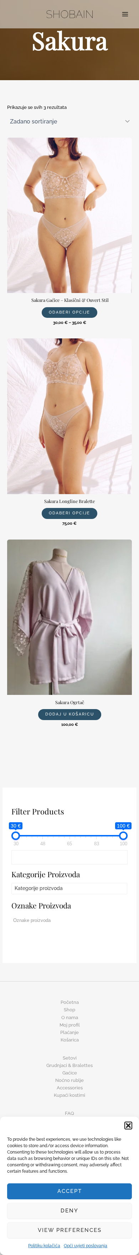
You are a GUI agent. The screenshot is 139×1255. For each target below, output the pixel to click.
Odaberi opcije (69, 312)
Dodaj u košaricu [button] (69, 714)
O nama (69, 1017)
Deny (69, 1210)
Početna (70, 1002)
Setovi (70, 1058)
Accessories (70, 1087)
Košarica (70, 1040)
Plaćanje (69, 1032)
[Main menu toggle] (125, 14)
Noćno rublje (69, 1080)
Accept (69, 1191)
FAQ (69, 1113)
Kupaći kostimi (69, 1095)
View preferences (70, 1230)
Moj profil (70, 1025)
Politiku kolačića (44, 1245)
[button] (128, 1125)
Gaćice (69, 1073)
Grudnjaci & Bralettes (69, 1065)
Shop (69, 1009)
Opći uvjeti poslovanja (85, 1245)
